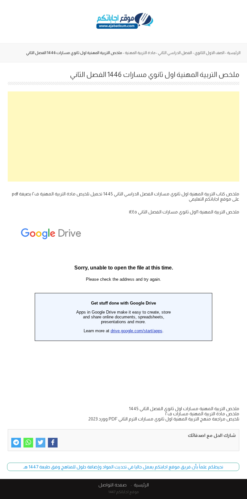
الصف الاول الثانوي (209, 53)
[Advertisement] (123, 136)
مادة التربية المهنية (140, 53)
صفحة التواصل (112, 484)
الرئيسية (234, 53)
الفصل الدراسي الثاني (175, 53)
